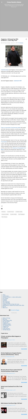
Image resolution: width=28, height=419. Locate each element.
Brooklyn (4, 211)
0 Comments (20, 42)
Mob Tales (5, 319)
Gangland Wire (6, 326)
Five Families (5, 298)
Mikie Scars (5, 307)
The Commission (6, 301)
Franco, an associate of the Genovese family (10, 127)
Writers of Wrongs (6, 318)
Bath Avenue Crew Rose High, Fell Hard (11, 403)
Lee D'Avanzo (6, 296)
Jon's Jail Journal (6, 321)
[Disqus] (14, 235)
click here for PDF (17, 80)
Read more (24, 349)
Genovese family (5, 214)
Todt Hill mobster (4, 69)
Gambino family (19, 211)
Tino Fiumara (4, 141)
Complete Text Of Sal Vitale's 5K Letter (11, 304)
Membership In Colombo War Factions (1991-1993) (13, 305)
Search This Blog (6, 303)
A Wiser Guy (5, 327)
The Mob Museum (6, 329)
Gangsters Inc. (6, 322)
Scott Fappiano (21, 214)
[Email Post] (2, 209)
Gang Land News (6, 328)
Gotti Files (5, 300)
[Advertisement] (14, 22)
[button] (26, 39)
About (4, 294)
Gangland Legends (6, 323)
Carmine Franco (10, 211)
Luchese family (13, 214)
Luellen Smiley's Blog (7, 320)
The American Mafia (7, 325)
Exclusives (5, 299)
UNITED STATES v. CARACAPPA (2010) (12, 297)
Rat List (4, 306)
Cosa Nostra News (14, 2)
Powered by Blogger (14, 310)
